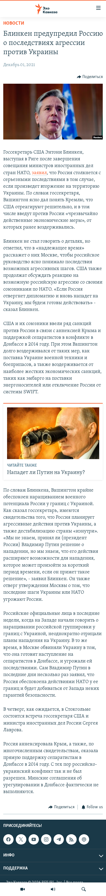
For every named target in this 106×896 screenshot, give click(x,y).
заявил (39, 173)
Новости (13, 23)
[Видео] (22, 889)
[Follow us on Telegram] (59, 839)
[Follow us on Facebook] (8, 839)
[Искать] (84, 889)
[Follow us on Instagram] (46, 839)
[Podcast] (84, 839)
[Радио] (53, 889)
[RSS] (71, 839)
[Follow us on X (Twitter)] (21, 839)
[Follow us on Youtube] (34, 839)
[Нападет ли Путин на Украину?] (53, 433)
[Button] (90, 76)
